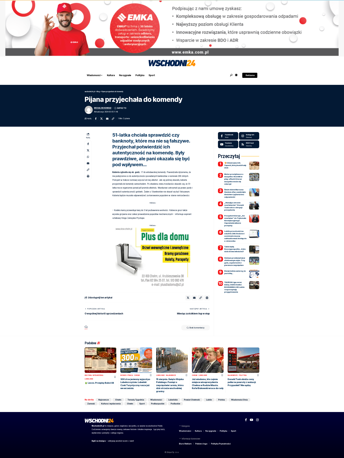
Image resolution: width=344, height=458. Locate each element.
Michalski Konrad (102, 108)
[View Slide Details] (172, 28)
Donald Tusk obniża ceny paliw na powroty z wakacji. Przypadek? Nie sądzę (242, 382)
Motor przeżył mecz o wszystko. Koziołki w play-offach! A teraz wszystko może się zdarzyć (233, 179)
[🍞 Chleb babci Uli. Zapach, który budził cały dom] (254, 166)
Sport (142, 403)
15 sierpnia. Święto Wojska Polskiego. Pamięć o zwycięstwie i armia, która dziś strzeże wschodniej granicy (170, 385)
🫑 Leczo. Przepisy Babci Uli (99, 382)
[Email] (107, 118)
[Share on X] (101, 118)
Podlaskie (175, 403)
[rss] (249, 144)
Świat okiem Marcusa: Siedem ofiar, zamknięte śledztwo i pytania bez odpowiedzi (235, 193)
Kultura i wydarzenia (94, 375)
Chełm (137, 375)
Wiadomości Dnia (239, 400)
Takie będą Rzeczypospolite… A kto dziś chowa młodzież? (235, 249)
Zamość (91, 403)
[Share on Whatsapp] (88, 156)
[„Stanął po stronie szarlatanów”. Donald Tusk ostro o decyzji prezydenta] (254, 205)
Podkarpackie (157, 403)
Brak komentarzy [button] (196, 327)
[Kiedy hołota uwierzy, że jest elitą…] (254, 274)
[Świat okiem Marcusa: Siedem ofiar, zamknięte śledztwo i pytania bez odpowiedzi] (254, 192)
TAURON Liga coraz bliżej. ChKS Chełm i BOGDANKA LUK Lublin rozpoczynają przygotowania (234, 287)
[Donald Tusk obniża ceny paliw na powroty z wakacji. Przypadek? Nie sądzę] (243, 360)
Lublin (209, 400)
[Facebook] (228, 136)
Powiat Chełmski (192, 400)
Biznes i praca (126, 375)
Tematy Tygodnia (136, 400)
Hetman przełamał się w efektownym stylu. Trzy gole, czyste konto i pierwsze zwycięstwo (234, 261)
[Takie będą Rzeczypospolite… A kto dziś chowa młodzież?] (254, 249)
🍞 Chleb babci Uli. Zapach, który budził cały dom (235, 165)
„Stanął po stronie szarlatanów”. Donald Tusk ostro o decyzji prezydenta (234, 206)
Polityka (243, 375)
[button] (231, 75)
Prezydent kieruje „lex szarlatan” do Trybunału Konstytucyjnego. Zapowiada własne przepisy (235, 221)
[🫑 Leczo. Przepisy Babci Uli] (100, 360)
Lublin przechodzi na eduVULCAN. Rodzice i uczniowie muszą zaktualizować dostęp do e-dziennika (235, 236)
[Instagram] (249, 136)
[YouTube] (251, 419)
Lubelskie (89, 379)
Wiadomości (156, 400)
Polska (221, 400)
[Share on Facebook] (95, 118)
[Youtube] (228, 144)
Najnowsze (171, 375)
